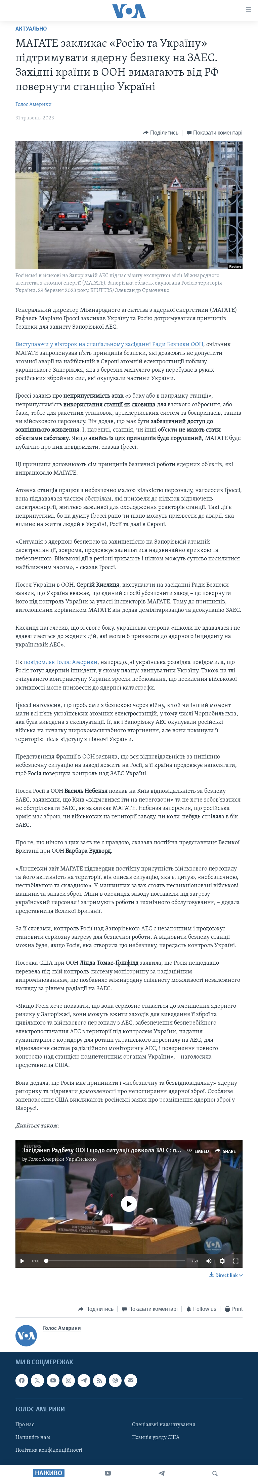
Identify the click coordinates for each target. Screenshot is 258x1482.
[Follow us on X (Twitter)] (37, 1380)
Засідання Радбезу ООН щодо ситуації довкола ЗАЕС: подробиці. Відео (121, 1150)
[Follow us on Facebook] (21, 1380)
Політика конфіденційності (48, 1450)
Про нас (24, 1425)
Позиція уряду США (155, 1437)
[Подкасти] (115, 1380)
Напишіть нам (32, 1437)
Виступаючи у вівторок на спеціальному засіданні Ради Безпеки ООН (109, 345)
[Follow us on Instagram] (68, 1380)
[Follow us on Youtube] (53, 1380)
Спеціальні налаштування (163, 1425)
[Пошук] (215, 1473)
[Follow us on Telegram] (84, 1380)
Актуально (31, 29)
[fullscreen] (236, 1261)
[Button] (160, 132)
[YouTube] (107, 1473)
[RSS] (99, 1380)
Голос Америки (33, 104)
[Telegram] (161, 1473)
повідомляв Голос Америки (60, 663)
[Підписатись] (130, 1380)
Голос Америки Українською (62, 1159)
